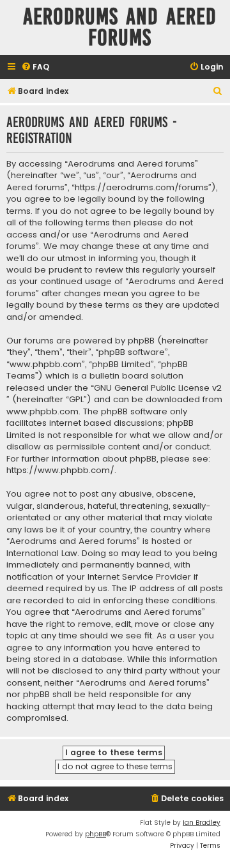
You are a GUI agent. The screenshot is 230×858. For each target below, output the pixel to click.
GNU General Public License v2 (158, 388)
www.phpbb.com (42, 412)
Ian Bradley (201, 822)
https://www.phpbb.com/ (60, 470)
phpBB (95, 834)
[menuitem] (35, 67)
